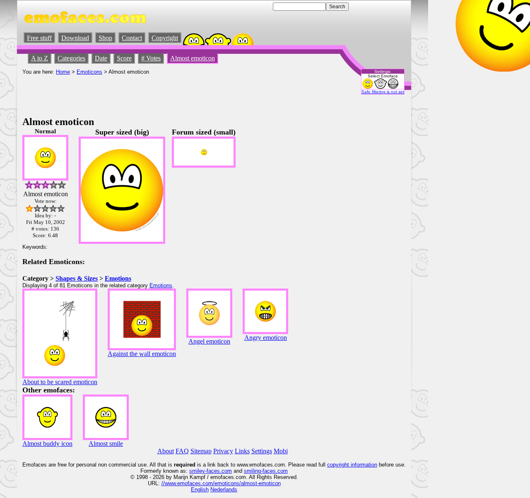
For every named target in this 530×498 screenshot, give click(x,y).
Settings (261, 451)
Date (101, 58)
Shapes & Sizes (76, 278)
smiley (197, 471)
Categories (71, 58)
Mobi (281, 451)
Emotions (118, 278)
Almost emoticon (192, 58)
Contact (132, 37)
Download (75, 37)
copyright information (352, 465)
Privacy (223, 451)
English (200, 489)
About (165, 451)
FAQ (182, 451)
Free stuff (39, 37)
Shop (105, 37)
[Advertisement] (173, 93)
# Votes (151, 58)
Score (124, 58)
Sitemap (201, 451)
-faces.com (218, 471)
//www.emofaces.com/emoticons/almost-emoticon (221, 483)
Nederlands (223, 489)
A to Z (39, 58)
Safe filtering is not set (382, 91)
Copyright (165, 37)
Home (63, 72)
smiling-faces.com (266, 471)
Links (242, 451)
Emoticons (89, 72)
